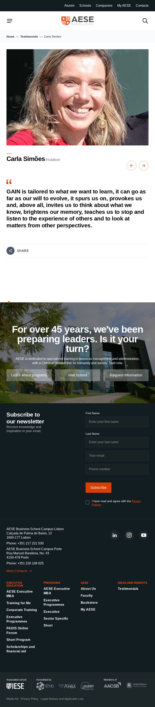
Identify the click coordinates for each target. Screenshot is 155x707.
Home (10, 36)
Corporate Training (21, 610)
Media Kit (12, 698)
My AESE (124, 5)
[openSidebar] (9, 21)
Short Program (18, 639)
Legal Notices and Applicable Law (62, 698)
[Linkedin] (114, 535)
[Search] (145, 21)
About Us (88, 588)
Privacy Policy (29, 698)
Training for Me (18, 603)
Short (48, 625)
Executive (52, 611)
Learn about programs (29, 375)
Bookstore (89, 602)
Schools (85, 5)
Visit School (77, 375)
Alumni (69, 5)
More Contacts (16, 571)
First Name (93, 413)
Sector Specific (56, 618)
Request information (126, 375)
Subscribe (98, 488)
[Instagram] (129, 535)
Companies (104, 5)
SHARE (23, 251)
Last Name (92, 433)
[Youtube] (144, 535)
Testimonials (29, 36)
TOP (9, 307)
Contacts (142, 5)
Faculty (87, 595)
